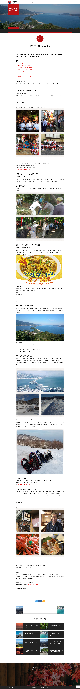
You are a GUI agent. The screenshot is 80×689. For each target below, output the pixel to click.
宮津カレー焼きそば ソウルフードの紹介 (25, 69)
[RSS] (12, 687)
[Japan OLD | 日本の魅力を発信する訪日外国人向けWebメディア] (12, 2)
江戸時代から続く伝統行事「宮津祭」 (24, 65)
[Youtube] (11, 687)
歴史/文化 (33, 669)
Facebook (38, 2)
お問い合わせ (13, 674)
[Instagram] (9, 687)
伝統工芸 (42, 672)
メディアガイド (56, 2)
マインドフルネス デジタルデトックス (44, 670)
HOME (22, 2)
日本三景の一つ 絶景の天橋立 (22, 71)
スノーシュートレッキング (22, 74)
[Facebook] (8, 687)
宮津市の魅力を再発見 (21, 63)
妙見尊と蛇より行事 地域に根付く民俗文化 (25, 67)
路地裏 (33, 672)
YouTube (49, 2)
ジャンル (27, 2)
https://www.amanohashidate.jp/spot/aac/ (25, 484)
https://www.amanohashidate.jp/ (24, 169)
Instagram (44, 2)
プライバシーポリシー (14, 676)
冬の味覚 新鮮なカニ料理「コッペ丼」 (24, 76)
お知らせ (32, 2)
